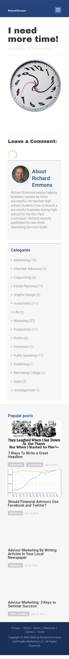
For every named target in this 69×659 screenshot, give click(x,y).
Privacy (15, 628)
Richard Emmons (42, 49)
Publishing (21, 364)
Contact (29, 631)
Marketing (21, 321)
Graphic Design (25, 295)
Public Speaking (25, 355)
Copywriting (22, 277)
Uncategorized (24, 390)
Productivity (22, 329)
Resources (49, 628)
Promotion (21, 347)
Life (16, 312)
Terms (26, 628)
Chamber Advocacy (28, 269)
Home (40, 631)
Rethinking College (27, 373)
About (36, 628)
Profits (18, 338)
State (17, 381)
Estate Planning (25, 286)
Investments (23, 303)
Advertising (22, 260)
